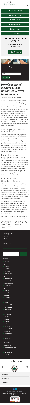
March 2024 (7, 326)
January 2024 (7, 331)
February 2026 (8, 273)
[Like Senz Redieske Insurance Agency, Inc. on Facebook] (14, 389)
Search (5, 251)
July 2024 (6, 316)
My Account (16, 34)
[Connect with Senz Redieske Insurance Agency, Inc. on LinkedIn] (16, 389)
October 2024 (7, 309)
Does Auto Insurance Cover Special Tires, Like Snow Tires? (21, 222)
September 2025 (8, 283)
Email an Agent (16, 24)
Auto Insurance (8, 345)
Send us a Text (16, 15)
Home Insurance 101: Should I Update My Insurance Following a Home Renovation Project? (6, 224)
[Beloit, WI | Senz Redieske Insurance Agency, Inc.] (9, 3)
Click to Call (16, 20)
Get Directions (16, 52)
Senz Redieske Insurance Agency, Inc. (15, 391)
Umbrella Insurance (9, 354)
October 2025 (7, 281)
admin (19, 97)
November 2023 (8, 336)
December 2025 (8, 278)
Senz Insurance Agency (22, 218)
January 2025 (7, 302)
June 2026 (6, 264)
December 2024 (8, 304)
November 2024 (8, 307)
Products (5, 378)
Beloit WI (24, 216)
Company (5, 374)
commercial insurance (7, 218)
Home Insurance (8, 350)
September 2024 (8, 312)
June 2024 (6, 319)
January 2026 (7, 276)
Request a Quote (16, 10)
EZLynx (16, 393)
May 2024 (6, 321)
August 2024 (7, 314)
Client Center (15, 29)
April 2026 (6, 269)
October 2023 (7, 338)
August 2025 (7, 285)
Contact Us (6, 383)
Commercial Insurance (12, 216)
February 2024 (8, 328)
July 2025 (6, 288)
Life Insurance (8, 352)
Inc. (14, 218)
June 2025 (6, 290)
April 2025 (6, 295)
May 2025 (6, 292)
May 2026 (6, 266)
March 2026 (7, 271)
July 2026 (6, 261)
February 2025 (8, 300)
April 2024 (6, 324)
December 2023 (8, 333)
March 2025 (7, 297)
